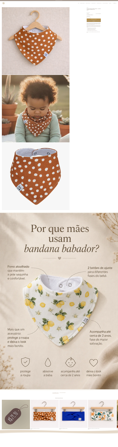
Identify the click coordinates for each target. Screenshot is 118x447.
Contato (60, 441)
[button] (88, 3)
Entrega (60, 436)
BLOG (2, 439)
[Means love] (3, 3)
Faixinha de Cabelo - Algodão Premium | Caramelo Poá (35, 428)
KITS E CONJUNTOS (3, 438)
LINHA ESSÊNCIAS (3, 435)
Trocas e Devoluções (61, 435)
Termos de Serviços (61, 438)
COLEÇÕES (3, 436)
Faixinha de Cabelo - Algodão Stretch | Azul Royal (63, 428)
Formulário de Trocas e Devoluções (63, 439)
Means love (87, 7)
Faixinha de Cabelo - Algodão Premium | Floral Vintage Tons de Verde (93, 428)
